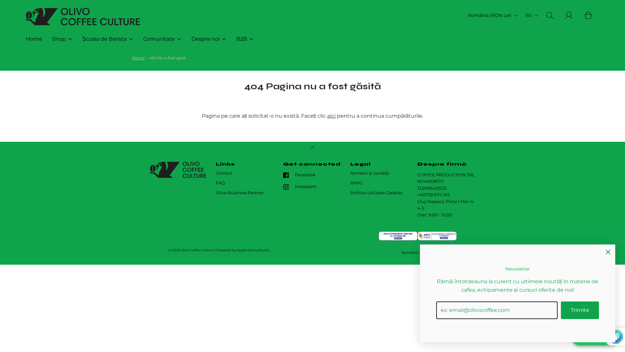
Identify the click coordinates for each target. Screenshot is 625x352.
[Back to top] (312, 148)
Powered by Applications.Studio (242, 250)
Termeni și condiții (369, 173)
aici (331, 116)
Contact (224, 173)
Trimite (580, 310)
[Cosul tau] (592, 15)
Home (34, 39)
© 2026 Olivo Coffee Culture (191, 250)
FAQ (220, 183)
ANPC (356, 183)
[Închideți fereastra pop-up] (608, 251)
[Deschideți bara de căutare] (553, 15)
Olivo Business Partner (240, 192)
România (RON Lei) (490, 15)
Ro (529, 15)
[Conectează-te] (572, 15)
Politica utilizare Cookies (376, 192)
